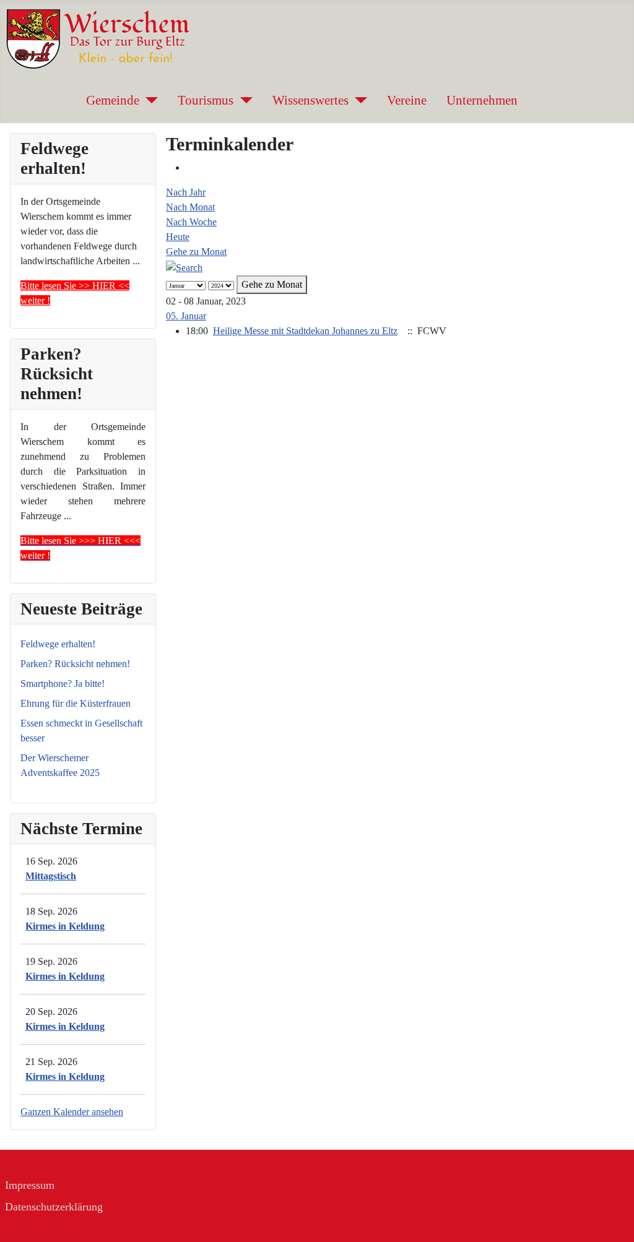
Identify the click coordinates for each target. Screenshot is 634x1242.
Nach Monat (190, 207)
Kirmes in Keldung (65, 926)
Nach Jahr (186, 192)
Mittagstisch (50, 876)
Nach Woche (191, 222)
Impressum (29, 1185)
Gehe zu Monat (196, 251)
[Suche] (184, 266)
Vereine (407, 100)
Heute (177, 236)
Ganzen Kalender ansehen (71, 1111)
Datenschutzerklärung (54, 1207)
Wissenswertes (310, 100)
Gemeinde (112, 100)
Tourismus (205, 100)
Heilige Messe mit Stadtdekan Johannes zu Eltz (305, 331)
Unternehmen (482, 100)
